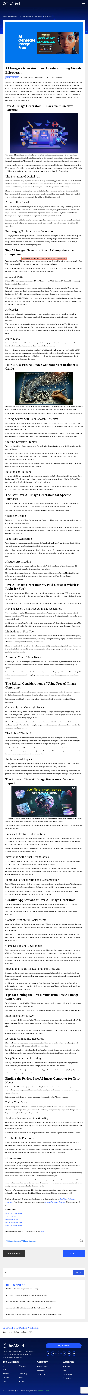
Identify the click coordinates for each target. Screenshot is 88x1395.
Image (21, 1370)
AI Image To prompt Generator (54, 1202)
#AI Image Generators (28, 1241)
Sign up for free (63, 1346)
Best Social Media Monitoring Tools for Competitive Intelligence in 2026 (30, 1301)
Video (21, 1377)
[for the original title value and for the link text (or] (48, 1354)
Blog (64, 1370)
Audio (5, 1370)
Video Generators (11, 1216)
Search (78, 1272)
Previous (15, 1253)
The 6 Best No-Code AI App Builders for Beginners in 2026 (26, 1295)
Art (4, 1366)
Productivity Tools (11, 1219)
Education (22, 1366)
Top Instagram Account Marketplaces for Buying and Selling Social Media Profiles (34, 1314)
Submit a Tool (42, 1366)
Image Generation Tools (13, 1213)
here (42, 1231)
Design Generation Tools (13, 1222)
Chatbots (6, 1377)
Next (73, 1253)
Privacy (40, 1391)
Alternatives (67, 1378)
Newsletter (66, 1366)
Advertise (40, 1370)
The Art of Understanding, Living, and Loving (22, 1289)
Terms (47, 1391)
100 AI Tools (67, 1374)
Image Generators (12, 77)
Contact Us (41, 1374)
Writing (21, 1381)
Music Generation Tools (13, 1225)
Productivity (23, 1374)
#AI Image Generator (13, 1241)
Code (4, 1381)
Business (6, 1374)
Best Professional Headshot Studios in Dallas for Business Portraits (28, 1308)
